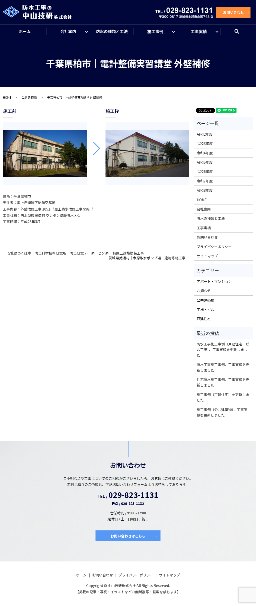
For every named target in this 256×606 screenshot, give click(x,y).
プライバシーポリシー (214, 246)
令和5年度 (205, 162)
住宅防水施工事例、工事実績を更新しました (223, 382)
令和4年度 (205, 152)
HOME (7, 97)
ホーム (25, 31)
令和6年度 (205, 171)
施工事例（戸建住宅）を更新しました (223, 397)
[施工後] (147, 153)
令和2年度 (205, 134)
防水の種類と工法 (112, 31)
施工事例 (155, 31)
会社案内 (68, 31)
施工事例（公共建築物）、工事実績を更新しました (222, 412)
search (239, 33)
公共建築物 (29, 97)
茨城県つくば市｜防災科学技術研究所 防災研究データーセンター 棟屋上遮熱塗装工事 (75, 253)
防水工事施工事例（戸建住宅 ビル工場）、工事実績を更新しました (223, 349)
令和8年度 (205, 190)
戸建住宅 (204, 318)
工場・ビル (205, 309)
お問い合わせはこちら (128, 535)
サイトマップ (207, 255)
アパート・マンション (214, 281)
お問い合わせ (233, 12)
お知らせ (204, 290)
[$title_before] (45, 153)
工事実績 (199, 31)
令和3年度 (205, 143)
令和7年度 (205, 180)
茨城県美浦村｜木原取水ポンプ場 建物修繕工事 (147, 258)
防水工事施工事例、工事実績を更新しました (223, 367)
